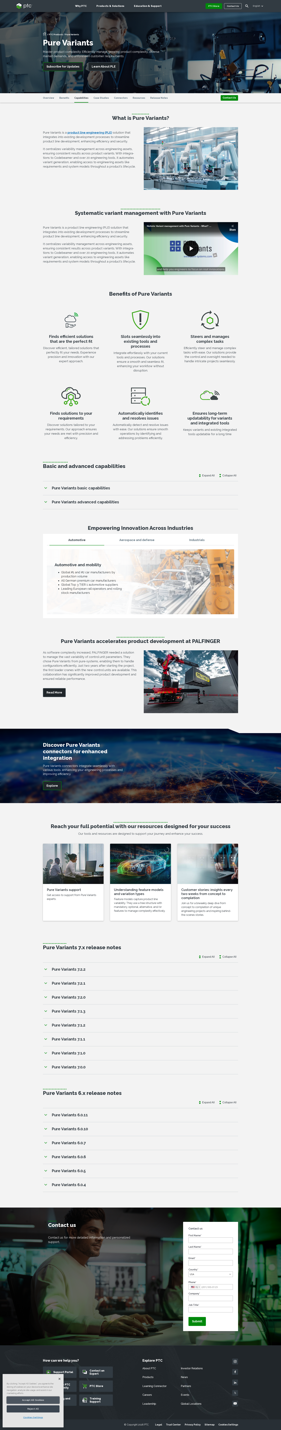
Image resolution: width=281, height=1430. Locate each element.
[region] (33, 1400)
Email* (191, 1258)
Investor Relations (192, 1368)
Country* (193, 1269)
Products (148, 1377)
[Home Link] (45, 34)
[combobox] (195, 1287)
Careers (147, 1394)
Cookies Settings (228, 1424)
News (184, 1377)
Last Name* (194, 1247)
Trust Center (173, 1424)
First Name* (194, 1235)
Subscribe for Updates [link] (63, 66)
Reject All (33, 1409)
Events (185, 1394)
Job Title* (193, 1305)
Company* (194, 1293)
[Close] (59, 1378)
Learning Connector (154, 1386)
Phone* (192, 1282)
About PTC (149, 1368)
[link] (229, 97)
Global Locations (191, 1403)
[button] (210, 1274)
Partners (186, 1386)
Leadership (149, 1403)
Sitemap (209, 1424)
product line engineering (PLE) (89, 132)
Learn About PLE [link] (104, 66)
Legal (158, 1424)
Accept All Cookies (33, 1400)
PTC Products (56, 34)
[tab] (77, 541)
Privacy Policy (193, 1424)
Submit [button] (197, 1321)
